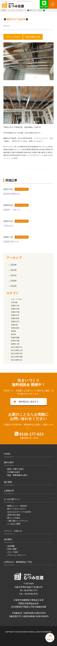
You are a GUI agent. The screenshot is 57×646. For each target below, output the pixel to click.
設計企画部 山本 (17, 350)
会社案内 (8, 539)
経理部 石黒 (15, 341)
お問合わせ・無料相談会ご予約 (18, 562)
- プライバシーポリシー (16, 555)
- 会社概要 (10, 546)
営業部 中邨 (15, 306)
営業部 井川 (15, 315)
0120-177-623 (31, 434)
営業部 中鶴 (15, 312)
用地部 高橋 (15, 337)
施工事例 (8, 482)
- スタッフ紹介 (12, 552)
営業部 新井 (15, 318)
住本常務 (14, 302)
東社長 (13, 334)
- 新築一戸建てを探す (15, 469)
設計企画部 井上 (17, 347)
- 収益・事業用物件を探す (17, 475)
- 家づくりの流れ (13, 518)
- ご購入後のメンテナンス (17, 521)
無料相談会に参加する (28, 401)
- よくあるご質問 (13, 524)
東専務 (13, 331)
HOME (3, 10)
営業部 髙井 (15, 328)
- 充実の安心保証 (13, 515)
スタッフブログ (17, 10)
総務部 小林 (15, 344)
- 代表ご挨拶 (11, 549)
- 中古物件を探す (13, 472)
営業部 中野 (15, 309)
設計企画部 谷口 (17, 360)
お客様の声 (9, 491)
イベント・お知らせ (13, 531)
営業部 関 (14, 325)
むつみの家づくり (12, 499)
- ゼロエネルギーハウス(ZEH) (18, 512)
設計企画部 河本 (17, 353)
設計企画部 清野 (17, 357)
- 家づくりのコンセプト (16, 509)
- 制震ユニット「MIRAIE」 (17, 506)
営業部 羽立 (15, 322)
